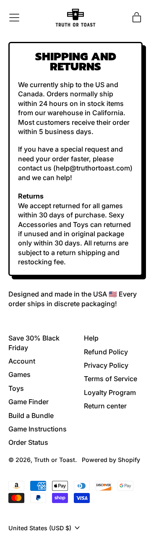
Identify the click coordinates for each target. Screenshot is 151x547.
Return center (105, 406)
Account (21, 361)
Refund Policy (106, 352)
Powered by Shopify (111, 459)
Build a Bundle (31, 415)
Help (91, 338)
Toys (16, 388)
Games (19, 374)
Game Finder (28, 401)
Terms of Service (110, 378)
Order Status (28, 442)
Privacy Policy (106, 365)
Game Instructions (37, 429)
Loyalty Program (110, 392)
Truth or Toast (54, 459)
